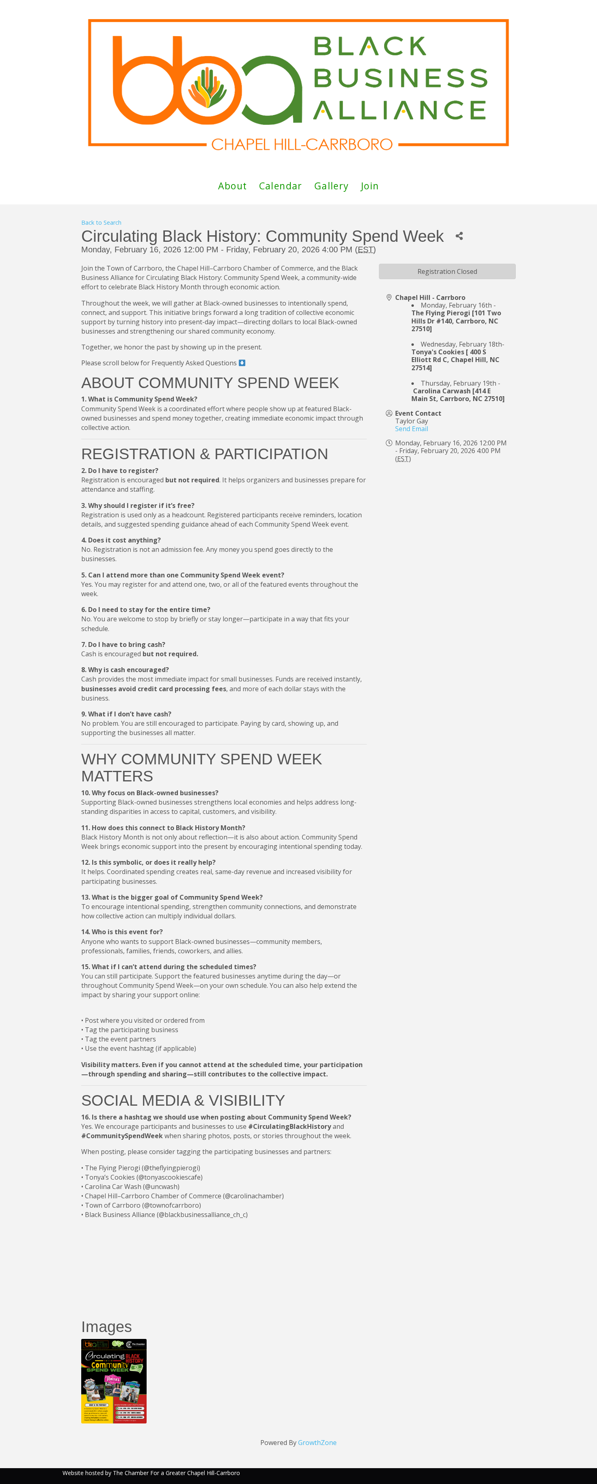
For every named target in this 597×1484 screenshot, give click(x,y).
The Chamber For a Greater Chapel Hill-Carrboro (176, 1473)
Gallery (331, 185)
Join (370, 185)
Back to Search (101, 222)
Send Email (411, 428)
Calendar (281, 185)
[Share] (459, 236)
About (232, 185)
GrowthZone (317, 1442)
